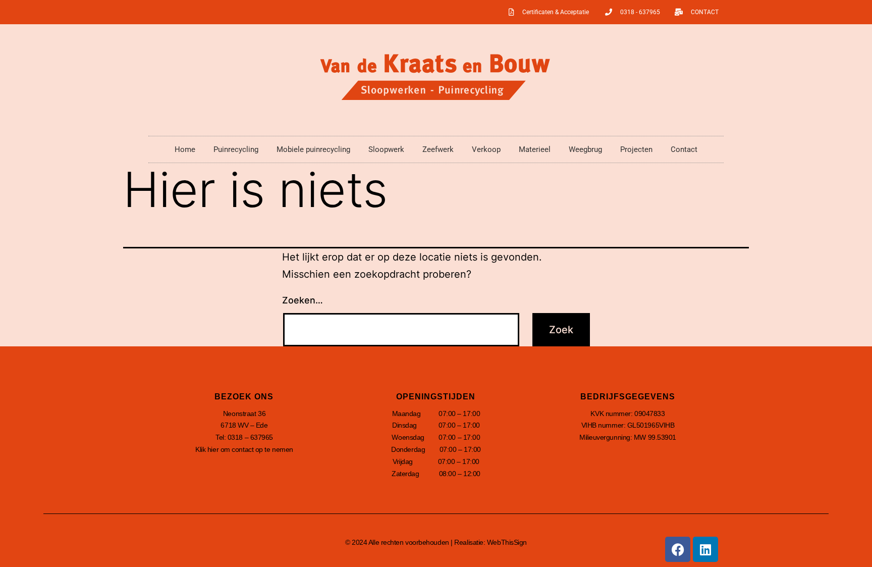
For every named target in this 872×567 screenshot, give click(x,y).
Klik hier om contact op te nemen (244, 449)
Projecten (636, 149)
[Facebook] (677, 549)
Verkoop (486, 149)
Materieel (535, 149)
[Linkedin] (705, 549)
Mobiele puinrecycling (313, 149)
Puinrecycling (235, 149)
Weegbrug (585, 149)
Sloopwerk (386, 149)
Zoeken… (302, 300)
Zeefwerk (438, 149)
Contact (684, 149)
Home (185, 149)
